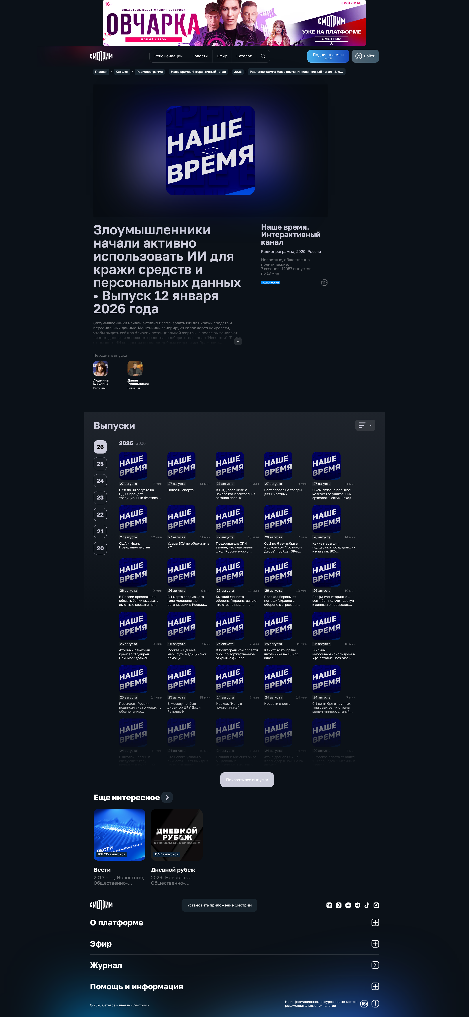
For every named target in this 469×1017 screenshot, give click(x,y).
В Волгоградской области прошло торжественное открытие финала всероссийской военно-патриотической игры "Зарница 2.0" (237, 660)
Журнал (106, 965)
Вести (102, 869)
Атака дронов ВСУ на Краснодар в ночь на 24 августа (283, 761)
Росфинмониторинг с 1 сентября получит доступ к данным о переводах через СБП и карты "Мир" (333, 603)
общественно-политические (286, 262)
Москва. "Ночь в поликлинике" (229, 705)
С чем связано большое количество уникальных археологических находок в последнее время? (333, 496)
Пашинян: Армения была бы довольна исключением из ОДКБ (236, 761)
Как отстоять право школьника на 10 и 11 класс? (281, 654)
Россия (314, 251)
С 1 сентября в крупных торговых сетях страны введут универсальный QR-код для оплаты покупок (331, 711)
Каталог (122, 71)
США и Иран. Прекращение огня (134, 545)
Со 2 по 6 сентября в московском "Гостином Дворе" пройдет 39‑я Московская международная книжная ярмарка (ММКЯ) (284, 553)
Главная (101, 71)
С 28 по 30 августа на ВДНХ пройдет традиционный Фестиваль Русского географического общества (140, 500)
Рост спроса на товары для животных (283, 492)
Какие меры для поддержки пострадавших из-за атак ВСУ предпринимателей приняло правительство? (333, 551)
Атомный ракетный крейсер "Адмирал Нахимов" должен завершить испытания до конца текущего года (139, 658)
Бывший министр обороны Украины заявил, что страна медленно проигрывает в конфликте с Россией (237, 604)
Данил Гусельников (138, 382)
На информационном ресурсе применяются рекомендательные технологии (321, 1004)
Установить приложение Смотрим (219, 905)
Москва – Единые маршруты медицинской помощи (187, 654)
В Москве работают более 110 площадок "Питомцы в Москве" (333, 761)
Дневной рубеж (173, 869)
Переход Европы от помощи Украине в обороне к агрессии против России (280, 603)
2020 (300, 251)
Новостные (271, 259)
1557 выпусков (166, 854)
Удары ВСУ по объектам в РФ (188, 545)
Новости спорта (180, 490)
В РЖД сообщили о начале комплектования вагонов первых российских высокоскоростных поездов (235, 500)
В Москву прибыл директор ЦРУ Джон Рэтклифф (184, 707)
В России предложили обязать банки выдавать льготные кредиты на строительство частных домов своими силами (138, 604)
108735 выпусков (111, 854)
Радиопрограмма (150, 71)
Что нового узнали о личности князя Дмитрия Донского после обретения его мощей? (187, 763)
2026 (238, 71)
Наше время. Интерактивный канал (198, 71)
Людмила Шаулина (100, 382)
